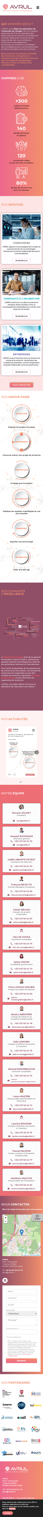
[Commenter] (14, 775)
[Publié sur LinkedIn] (33, 730)
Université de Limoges (13, 657)
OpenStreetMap (35, 1255)
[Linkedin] (5, 1280)
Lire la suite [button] (12, 739)
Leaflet (24, 1255)
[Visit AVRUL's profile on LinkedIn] (10, 730)
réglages (12, 1509)
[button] (37, 7)
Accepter (8, 1513)
